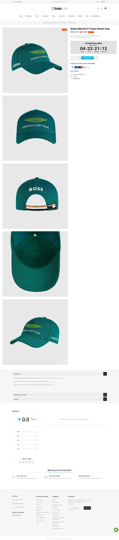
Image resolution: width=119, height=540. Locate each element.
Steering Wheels (95, 16)
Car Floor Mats (56, 510)
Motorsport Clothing (51, 22)
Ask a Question (74, 71)
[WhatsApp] (21, 2)
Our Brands (39, 507)
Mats (87, 16)
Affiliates (38, 510)
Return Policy (39, 515)
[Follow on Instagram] (15, 2)
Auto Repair (55, 515)
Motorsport (45, 16)
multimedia (55, 526)
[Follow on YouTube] (18, 2)
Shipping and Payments (42, 512)
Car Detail (54, 512)
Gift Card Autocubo (57, 528)
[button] (26, 431)
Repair (80, 16)
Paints (37, 16)
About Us (38, 502)
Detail (53, 16)
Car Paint (54, 507)
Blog (37, 522)
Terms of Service (40, 517)
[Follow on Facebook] (13, 2)
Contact (38, 505)
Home (44, 22)
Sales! (21, 16)
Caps (58, 22)
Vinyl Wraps (28, 16)
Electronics (62, 16)
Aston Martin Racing (79, 74)
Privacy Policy (40, 520)
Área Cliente (39, 500)
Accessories (71, 16)
